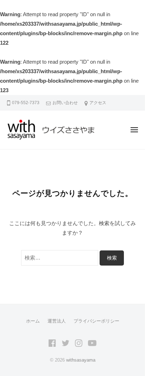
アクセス (97, 102)
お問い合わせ (65, 102)
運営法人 (57, 321)
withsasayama (80, 360)
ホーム (33, 321)
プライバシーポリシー (96, 321)
